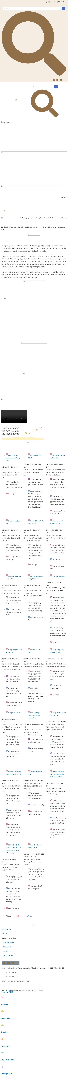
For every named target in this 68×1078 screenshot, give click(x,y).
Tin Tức (4, 934)
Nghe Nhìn (5, 1018)
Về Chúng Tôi (6, 929)
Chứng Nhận (7, 947)
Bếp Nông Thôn (7, 1060)
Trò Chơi (4, 1032)
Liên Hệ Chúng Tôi (59, 2)
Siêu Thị (4, 1004)
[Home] (64, 80)
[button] (64, 100)
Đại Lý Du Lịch (7, 956)
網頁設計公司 (32, 990)
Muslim (5, 951)
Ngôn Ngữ (5, 1046)
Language (47, 2)
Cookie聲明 (8, 992)
